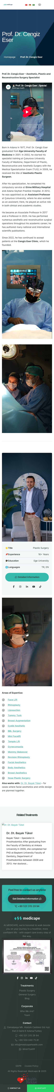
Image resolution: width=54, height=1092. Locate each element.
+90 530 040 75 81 (28, 1040)
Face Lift (12, 699)
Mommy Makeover (18, 752)
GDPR (18, 1066)
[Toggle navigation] (39, 5)
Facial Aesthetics (17, 762)
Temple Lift (14, 741)
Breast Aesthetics (17, 772)
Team (27, 1015)
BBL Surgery (14, 731)
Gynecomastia (15, 746)
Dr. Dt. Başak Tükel (31, 783)
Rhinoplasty (14, 705)
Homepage (10, 57)
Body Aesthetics (16, 767)
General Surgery (27, 994)
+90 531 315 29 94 (28, 906)
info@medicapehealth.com (28, 1044)
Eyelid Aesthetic (16, 726)
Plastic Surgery (27, 990)
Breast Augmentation (19, 720)
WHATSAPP (28, 1049)
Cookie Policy (31, 1066)
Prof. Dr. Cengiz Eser (31, 57)
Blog (27, 998)
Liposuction (14, 710)
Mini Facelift (14, 736)
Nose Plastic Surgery (19, 778)
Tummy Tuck (14, 715)
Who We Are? (27, 1011)
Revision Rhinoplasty (19, 757)
